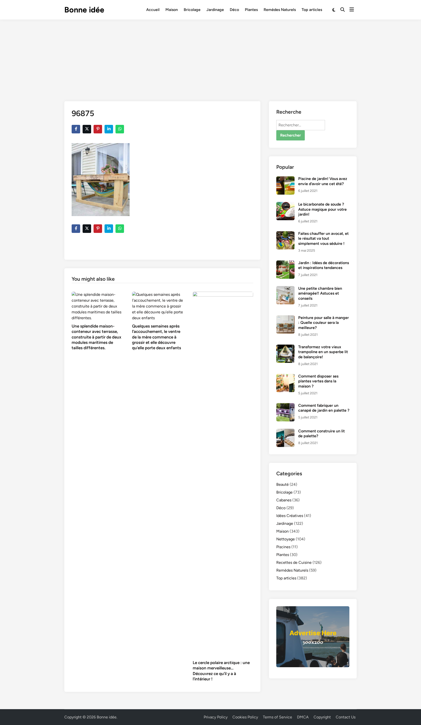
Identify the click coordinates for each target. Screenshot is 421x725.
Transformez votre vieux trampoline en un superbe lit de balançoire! (323, 352)
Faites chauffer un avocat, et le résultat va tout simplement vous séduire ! (323, 238)
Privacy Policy (216, 717)
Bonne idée (84, 9)
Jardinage (215, 9)
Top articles (312, 9)
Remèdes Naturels (280, 9)
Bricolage (192, 9)
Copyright (322, 717)
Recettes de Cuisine (294, 562)
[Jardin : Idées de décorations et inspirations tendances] (285, 263)
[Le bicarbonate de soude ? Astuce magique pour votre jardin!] (285, 204)
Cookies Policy (245, 717)
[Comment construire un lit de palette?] (285, 431)
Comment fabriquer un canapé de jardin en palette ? (323, 408)
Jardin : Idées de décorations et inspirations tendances (323, 265)
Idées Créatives (289, 515)
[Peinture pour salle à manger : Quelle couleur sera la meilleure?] (285, 318)
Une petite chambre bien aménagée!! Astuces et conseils (320, 293)
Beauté (282, 484)
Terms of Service (277, 717)
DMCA (303, 717)
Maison (171, 9)
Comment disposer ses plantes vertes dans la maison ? (318, 381)
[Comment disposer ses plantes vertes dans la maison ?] (285, 376)
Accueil (153, 9)
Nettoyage (285, 539)
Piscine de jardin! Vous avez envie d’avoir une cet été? (322, 181)
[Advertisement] (210, 56)
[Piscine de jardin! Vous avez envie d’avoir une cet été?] (285, 179)
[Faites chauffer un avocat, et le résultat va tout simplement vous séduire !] (285, 234)
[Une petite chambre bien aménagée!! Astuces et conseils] (285, 289)
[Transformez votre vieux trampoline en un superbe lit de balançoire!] (285, 347)
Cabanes (283, 500)
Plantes (251, 9)
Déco (234, 9)
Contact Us (345, 717)
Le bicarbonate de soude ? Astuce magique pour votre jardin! (322, 209)
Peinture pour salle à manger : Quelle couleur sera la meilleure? (323, 322)
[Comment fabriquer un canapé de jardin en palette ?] (285, 406)
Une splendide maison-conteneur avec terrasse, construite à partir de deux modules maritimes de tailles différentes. (96, 337)
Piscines (283, 547)
